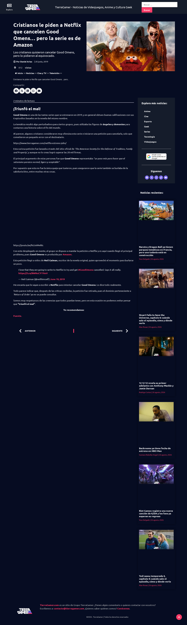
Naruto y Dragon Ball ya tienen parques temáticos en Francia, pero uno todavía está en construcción (156, 251)
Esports (148, 121)
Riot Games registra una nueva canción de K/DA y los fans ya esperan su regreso (156, 513)
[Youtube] (166, 177)
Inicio (20, 73)
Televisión (54, 73)
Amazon (67, 254)
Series (147, 131)
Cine (146, 116)
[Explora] (9, 5)
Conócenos (123, 608)
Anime (147, 111)
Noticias (30, 73)
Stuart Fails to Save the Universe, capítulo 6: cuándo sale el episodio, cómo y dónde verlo (155, 319)
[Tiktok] (161, 177)
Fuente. (17, 315)
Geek (146, 126)
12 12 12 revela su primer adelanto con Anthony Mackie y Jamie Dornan (156, 385)
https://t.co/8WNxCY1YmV (33, 273)
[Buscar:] (159, 4)
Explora (9, 9)
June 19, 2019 (57, 279)
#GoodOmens (86, 269)
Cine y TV (41, 73)
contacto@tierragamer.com (69, 608)
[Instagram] (156, 177)
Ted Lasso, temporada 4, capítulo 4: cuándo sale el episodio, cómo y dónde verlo (155, 578)
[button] (16, 91)
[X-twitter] (152, 177)
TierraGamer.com (49, 605)
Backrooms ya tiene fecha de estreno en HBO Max (155, 449)
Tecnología (149, 136)
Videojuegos (150, 141)
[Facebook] (147, 177)
